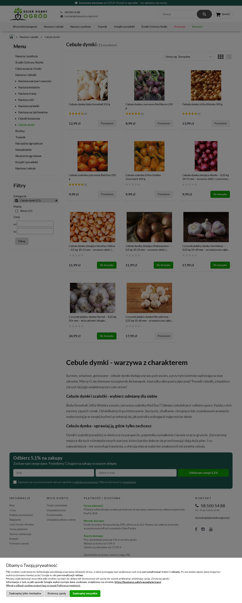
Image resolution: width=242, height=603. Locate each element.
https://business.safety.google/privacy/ (138, 582)
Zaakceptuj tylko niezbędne (25, 593)
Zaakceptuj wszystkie (85, 593)
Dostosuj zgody (57, 593)
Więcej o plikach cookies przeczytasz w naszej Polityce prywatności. (43, 585)
